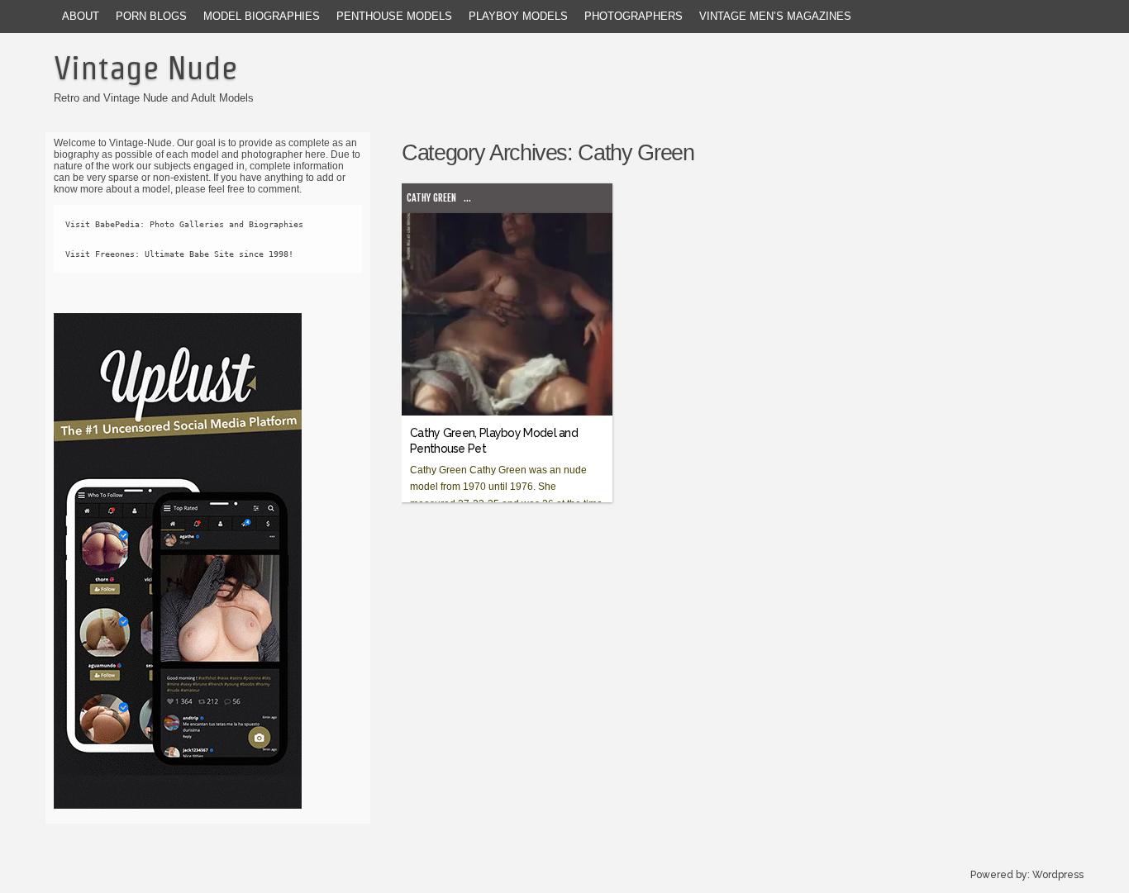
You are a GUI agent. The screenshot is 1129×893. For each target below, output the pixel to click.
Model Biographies (261, 16)
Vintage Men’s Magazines (775, 16)
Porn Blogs (151, 16)
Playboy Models (518, 16)
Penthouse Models (394, 16)
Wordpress (1058, 875)
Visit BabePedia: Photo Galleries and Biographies (184, 224)
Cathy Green (431, 198)
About (80, 16)
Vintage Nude (145, 68)
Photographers (633, 16)
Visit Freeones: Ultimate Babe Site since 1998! (179, 254)
